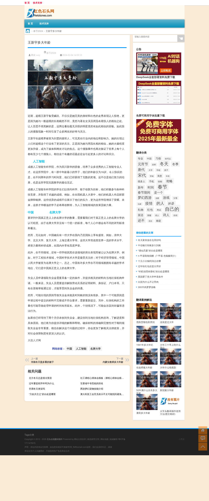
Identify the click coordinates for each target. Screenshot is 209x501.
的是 (171, 203)
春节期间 (144, 192)
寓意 (159, 175)
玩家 (139, 204)
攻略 (169, 181)
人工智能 (39, 161)
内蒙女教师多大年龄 (113, 361)
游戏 (166, 197)
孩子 (166, 170)
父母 (175, 198)
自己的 (172, 208)
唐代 (141, 169)
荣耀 (149, 215)
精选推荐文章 (93, 439)
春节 (162, 186)
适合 (150, 221)
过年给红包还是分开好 (149, 266)
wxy (38, 55)
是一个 (158, 192)
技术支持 (37, 2)
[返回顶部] (202, 446)
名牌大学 (55, 212)
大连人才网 (34, 340)
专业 (140, 158)
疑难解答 (114, 439)
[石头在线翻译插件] (40, 7)
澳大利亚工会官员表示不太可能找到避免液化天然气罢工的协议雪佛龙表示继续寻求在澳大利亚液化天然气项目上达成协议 (103, 394)
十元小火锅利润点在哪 (149, 261)
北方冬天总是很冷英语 (40, 377)
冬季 (175, 164)
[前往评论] (202, 438)
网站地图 (104, 439)
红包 (150, 209)
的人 (160, 203)
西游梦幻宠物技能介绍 (91, 388)
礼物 (140, 209)
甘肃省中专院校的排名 (91, 383)
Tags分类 (29, 434)
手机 (151, 181)
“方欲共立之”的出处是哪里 (42, 394)
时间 (151, 187)
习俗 (158, 158)
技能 (160, 181)
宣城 (151, 176)
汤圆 (157, 198)
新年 (141, 187)
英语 (140, 215)
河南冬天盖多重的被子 (42, 361)
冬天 (164, 163)
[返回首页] (202, 430)
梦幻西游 (145, 197)
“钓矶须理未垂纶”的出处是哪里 (153, 271)
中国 (31, 212)
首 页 (27, 2)
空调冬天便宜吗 (37, 388)
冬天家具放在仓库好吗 (149, 240)
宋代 (142, 175)
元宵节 (143, 163)
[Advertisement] (98, 478)
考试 (159, 209)
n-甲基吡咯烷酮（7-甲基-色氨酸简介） (157, 255)
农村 (154, 164)
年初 (167, 176)
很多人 (141, 181)
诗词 (175, 215)
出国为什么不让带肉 (148, 281)
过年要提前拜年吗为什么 (41, 383)
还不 (141, 220)
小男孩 (182, 439)
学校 (158, 170)
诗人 (166, 214)
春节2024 (38, 31)
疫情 (149, 203)
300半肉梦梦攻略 (147, 287)
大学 (151, 170)
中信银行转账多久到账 (149, 245)
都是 (158, 220)
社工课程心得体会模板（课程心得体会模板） (103, 377)
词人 (157, 215)
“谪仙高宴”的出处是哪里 (150, 250)
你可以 (168, 158)
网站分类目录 (80, 439)
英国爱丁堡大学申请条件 (150, 276)
